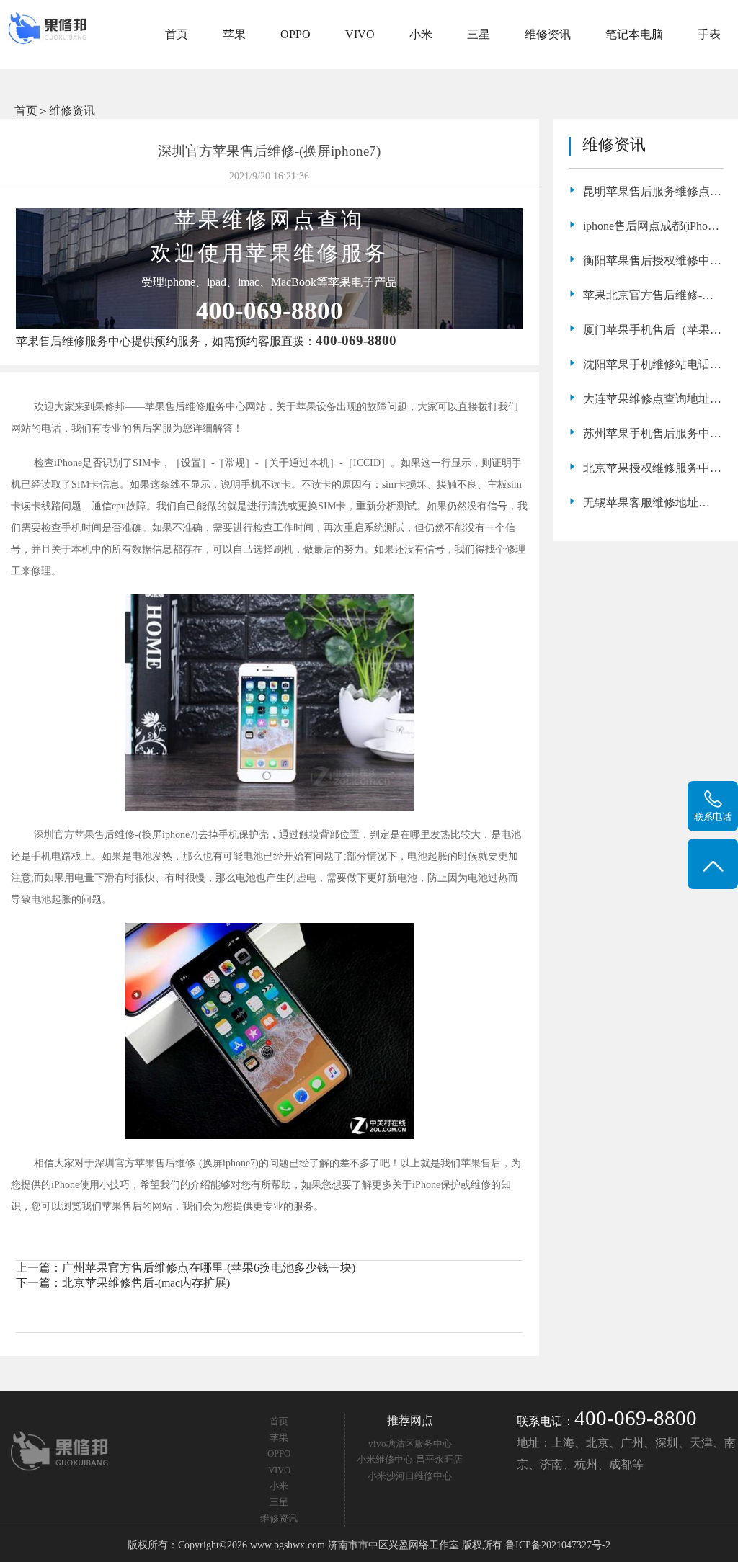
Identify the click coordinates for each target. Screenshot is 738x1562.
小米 (420, 34)
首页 (176, 34)
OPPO (295, 34)
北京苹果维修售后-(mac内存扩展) (146, 1283)
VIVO (360, 34)
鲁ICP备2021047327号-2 (557, 1544)
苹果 (234, 34)
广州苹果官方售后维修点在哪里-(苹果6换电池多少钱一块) (208, 1268)
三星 (478, 34)
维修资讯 (548, 34)
